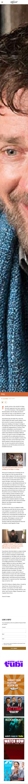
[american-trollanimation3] (14, 653)
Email (3, 638)
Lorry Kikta (5, 398)
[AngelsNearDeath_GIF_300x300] (14, 739)
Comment (4, 627)
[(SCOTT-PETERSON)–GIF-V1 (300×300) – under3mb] (14, 696)
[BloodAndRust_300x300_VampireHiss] (14, 718)
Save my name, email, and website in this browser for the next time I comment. (14, 644)
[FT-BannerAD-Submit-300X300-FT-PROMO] (14, 675)
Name (3, 634)
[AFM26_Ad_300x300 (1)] (14, 761)
